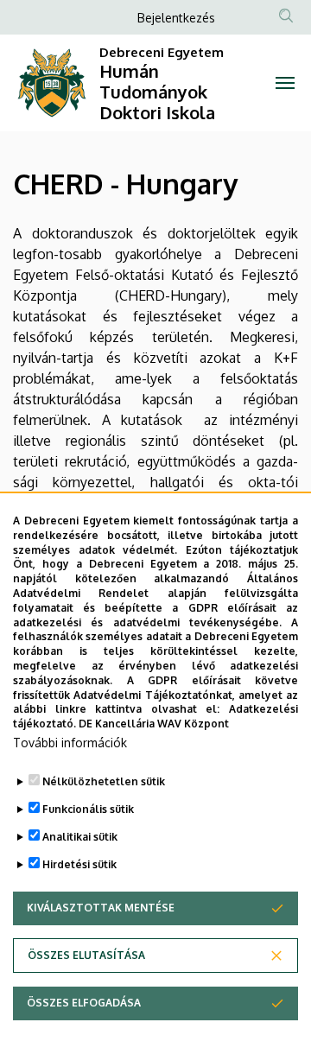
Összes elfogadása (84, 1002)
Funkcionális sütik (88, 809)
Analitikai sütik (79, 836)
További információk (70, 742)
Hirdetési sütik (79, 864)
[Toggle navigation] (285, 83)
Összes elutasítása (86, 955)
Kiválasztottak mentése (101, 907)
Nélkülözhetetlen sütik (103, 781)
